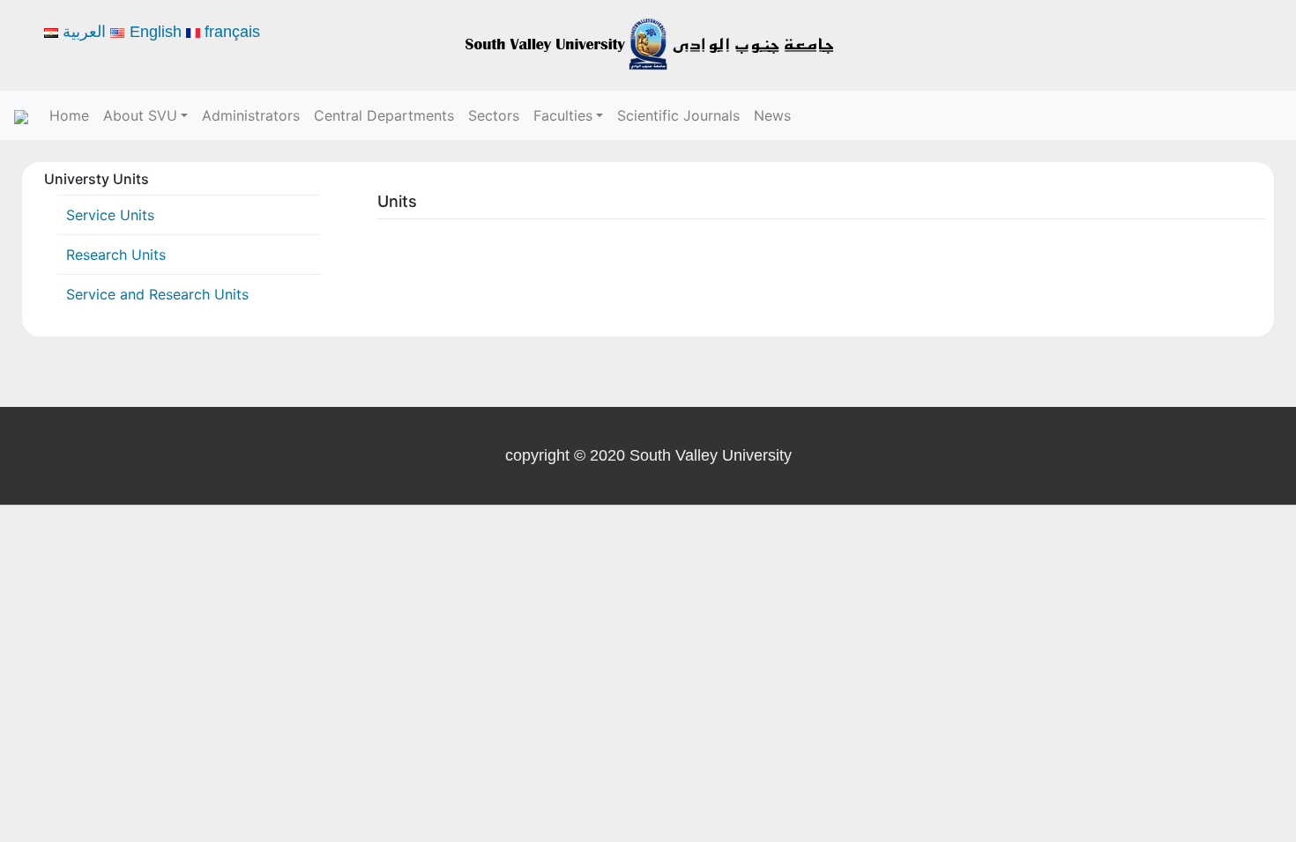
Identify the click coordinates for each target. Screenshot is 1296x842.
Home (69, 115)
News (772, 115)
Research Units (116, 254)
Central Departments (384, 115)
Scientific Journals (678, 115)
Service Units (110, 215)
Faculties (562, 115)
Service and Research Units (157, 294)
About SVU (140, 115)
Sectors (493, 115)
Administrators (251, 115)
